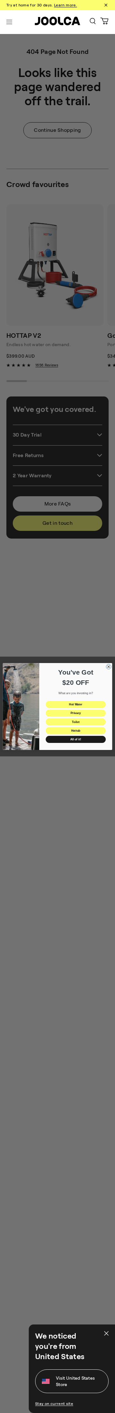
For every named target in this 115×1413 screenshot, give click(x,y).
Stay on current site (54, 1403)
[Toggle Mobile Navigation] (9, 22)
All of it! (75, 739)
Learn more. (65, 5)
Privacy (75, 713)
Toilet (75, 722)
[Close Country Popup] (106, 1333)
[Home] (57, 22)
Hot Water (75, 704)
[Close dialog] (108, 666)
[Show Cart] (104, 22)
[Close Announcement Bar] (105, 5)
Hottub (75, 730)
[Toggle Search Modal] (93, 22)
